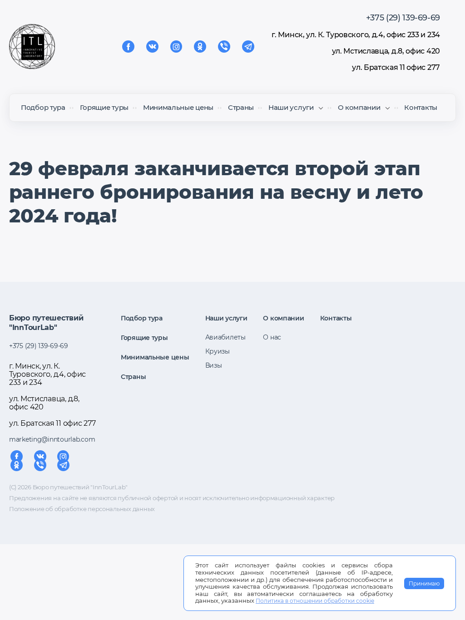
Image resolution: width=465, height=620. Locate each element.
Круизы (217, 351)
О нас (272, 337)
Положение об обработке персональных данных (82, 508)
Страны (241, 107)
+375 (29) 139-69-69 (403, 18)
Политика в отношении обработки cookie (315, 600)
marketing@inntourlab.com (52, 439)
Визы (213, 365)
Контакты (420, 107)
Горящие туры (104, 107)
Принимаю (424, 583)
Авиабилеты (225, 337)
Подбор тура (43, 107)
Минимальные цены (178, 107)
